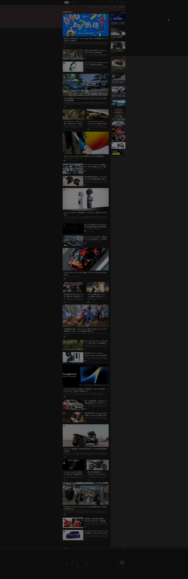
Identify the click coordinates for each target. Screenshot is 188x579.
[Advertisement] (48, 27)
